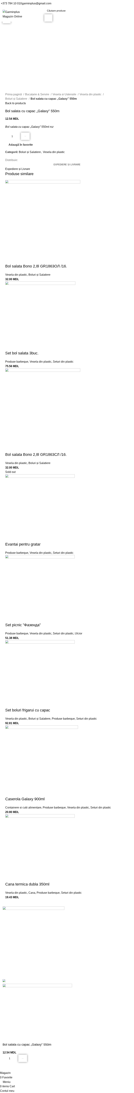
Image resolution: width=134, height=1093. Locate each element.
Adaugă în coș (23, 1058)
